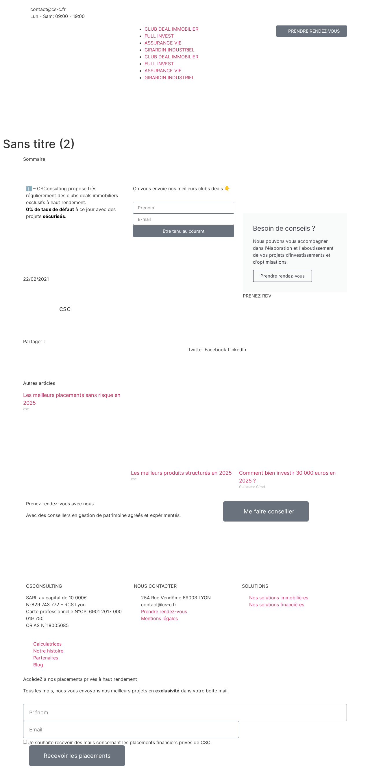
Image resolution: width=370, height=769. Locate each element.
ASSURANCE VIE (163, 43)
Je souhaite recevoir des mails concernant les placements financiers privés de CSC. (120, 742)
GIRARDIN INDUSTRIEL (170, 50)
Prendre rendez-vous (282, 276)
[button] (130, 165)
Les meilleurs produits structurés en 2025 (181, 473)
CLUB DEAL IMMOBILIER (171, 29)
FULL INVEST (159, 36)
